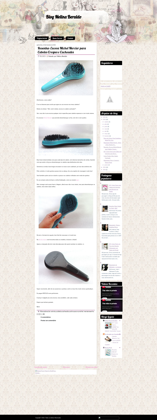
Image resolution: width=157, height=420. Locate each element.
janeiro (106, 165)
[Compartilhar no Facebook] (44, 314)
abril (105, 131)
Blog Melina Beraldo (63, 16)
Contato (70, 38)
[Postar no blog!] (40, 314)
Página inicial (42, 38)
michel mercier (83, 311)
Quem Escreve (57, 38)
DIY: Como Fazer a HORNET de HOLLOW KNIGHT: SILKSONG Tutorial (112, 327)
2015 (104, 167)
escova (76, 311)
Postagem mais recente (40, 367)
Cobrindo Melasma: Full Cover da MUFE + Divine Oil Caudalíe (112, 340)
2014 (104, 169)
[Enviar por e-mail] (37, 314)
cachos (71, 311)
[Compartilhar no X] (42, 314)
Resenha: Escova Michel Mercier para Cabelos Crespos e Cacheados (62, 50)
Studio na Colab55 (105, 86)
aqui (77, 180)
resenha (91, 311)
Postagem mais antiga (91, 367)
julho (105, 124)
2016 (104, 119)
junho (106, 126)
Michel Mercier (47, 118)
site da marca (43, 239)
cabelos (59, 311)
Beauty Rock (108, 347)
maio (105, 129)
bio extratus (52, 311)
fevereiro (106, 136)
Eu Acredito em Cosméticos (113, 334)
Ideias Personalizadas (111, 320)
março (106, 133)
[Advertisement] (111, 50)
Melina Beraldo (62, 56)
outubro (106, 122)
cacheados (65, 311)
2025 (104, 117)
